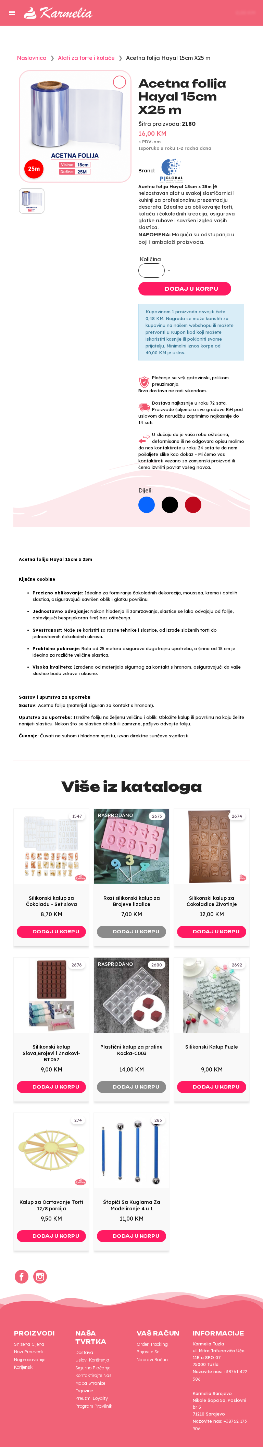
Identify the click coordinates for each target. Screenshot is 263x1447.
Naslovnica (32, 57)
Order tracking (152, 1344)
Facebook (21, 1277)
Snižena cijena (29, 1344)
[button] (185, 13)
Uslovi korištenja (92, 1360)
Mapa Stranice (90, 1383)
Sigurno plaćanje (92, 1367)
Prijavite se (148, 1351)
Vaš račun (158, 1333)
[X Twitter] (170, 505)
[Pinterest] (193, 505)
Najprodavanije (29, 1359)
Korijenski (24, 1367)
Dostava (84, 1352)
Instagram (40, 1277)
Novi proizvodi (28, 1351)
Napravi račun (152, 1359)
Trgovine (84, 1390)
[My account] (206, 12)
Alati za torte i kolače (86, 57)
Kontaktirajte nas (93, 1375)
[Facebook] (146, 505)
